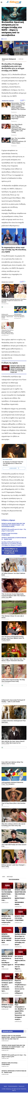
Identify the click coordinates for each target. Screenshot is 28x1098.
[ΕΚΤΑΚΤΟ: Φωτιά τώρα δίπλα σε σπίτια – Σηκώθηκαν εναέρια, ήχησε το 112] (7, 952)
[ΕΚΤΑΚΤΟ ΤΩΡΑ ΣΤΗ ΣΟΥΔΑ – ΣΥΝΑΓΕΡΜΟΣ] (20, 912)
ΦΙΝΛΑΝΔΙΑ (10, 876)
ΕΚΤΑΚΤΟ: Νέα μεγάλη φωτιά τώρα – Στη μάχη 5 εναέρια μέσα (14, 530)
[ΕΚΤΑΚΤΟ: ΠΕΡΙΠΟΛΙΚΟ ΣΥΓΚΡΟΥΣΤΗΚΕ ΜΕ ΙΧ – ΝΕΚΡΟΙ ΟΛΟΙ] (7, 930)
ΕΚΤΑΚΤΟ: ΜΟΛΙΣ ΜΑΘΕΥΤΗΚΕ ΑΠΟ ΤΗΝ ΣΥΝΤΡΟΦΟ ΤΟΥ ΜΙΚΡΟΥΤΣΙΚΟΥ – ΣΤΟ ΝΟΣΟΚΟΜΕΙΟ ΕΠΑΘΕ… (13, 525)
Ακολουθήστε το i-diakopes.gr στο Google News (11, 551)
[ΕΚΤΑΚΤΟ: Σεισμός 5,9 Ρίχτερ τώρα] (7, 1001)
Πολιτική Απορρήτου (13, 1086)
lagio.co (14, 1090)
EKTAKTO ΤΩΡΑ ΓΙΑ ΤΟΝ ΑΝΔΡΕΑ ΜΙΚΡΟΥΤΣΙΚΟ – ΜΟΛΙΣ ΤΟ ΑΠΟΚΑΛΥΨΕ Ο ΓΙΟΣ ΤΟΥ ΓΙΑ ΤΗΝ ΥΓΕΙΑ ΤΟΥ (18, 369)
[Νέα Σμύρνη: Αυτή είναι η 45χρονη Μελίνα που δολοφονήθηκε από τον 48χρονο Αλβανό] (20, 952)
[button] (14, 13)
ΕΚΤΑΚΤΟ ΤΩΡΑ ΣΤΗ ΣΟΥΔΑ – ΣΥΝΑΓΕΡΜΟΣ (10, 534)
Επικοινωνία (21, 1086)
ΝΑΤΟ (3, 876)
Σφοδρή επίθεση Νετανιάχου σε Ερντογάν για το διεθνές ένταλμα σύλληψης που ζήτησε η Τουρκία (12, 543)
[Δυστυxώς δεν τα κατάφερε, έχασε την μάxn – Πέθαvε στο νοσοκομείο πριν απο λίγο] (7, 976)
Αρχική (5, 1086)
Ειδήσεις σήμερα (8, 520)
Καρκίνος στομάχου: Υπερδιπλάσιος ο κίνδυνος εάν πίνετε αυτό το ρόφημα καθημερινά (20, 987)
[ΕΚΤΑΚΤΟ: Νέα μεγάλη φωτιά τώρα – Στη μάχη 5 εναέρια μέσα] (7, 912)
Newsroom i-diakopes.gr (9, 59)
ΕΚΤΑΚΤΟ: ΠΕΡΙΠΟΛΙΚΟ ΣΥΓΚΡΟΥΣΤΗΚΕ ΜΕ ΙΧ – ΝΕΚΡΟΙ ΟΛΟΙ (14, 538)
